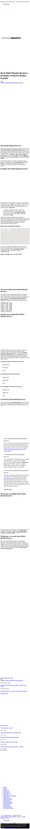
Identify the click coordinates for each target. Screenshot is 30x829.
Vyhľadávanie (6, 4)
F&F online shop (7, 793)
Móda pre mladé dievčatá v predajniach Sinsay (11, 732)
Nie (7, 827)
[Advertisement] (15, 20)
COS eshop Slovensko (8, 808)
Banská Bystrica (4, 358)
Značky (5, 787)
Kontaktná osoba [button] (5, 364)
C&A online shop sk (7, 803)
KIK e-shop (6, 794)
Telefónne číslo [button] (5, 367)
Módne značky (8, 815)
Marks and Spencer (7, 799)
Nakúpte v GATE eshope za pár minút (9, 742)
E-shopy (5, 788)
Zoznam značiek (4, 816)
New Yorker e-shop (7, 807)
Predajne (5, 789)
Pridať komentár (4, 693)
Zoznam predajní (12, 816)
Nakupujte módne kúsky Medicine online (10, 737)
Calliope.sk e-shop (7, 798)
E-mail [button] (3, 370)
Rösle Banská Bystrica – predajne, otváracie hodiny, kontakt (14, 691)
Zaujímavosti (6, 790)
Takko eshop (6, 797)
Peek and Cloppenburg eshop (9, 795)
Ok (5, 827)
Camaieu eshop (6, 800)
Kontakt (7, 818)
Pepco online (6, 792)
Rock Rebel (10, 678)
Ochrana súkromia (12, 827)
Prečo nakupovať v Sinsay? (7, 727)
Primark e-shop (6, 805)
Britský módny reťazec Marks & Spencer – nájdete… (12, 746)
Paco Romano (6, 804)
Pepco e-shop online (7, 802)
